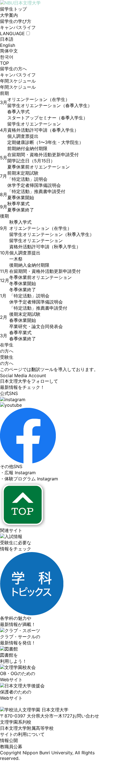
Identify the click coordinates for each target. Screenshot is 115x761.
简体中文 (9, 51)
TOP (4, 63)
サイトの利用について (22, 734)
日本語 (6, 39)
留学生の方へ (13, 68)
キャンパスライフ (18, 27)
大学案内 (9, 15)
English (7, 45)
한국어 (6, 57)
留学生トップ (13, 9)
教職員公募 (11, 746)
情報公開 (9, 740)
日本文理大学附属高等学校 (27, 728)
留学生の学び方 (15, 21)
